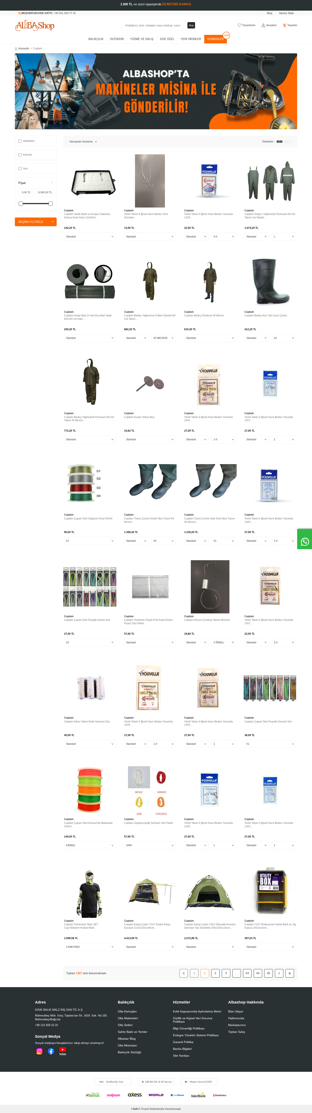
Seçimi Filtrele (30, 222)
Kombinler (215, 39)
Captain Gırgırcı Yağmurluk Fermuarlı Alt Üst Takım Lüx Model (270, 216)
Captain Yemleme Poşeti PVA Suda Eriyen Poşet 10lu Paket (148, 621)
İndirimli (27, 154)
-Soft (134, 1108)
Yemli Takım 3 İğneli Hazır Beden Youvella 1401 (208, 419)
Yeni (25, 168)
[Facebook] (51, 1051)
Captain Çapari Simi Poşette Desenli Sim (268, 721)
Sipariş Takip (286, 13)
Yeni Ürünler (191, 39)
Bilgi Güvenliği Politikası (189, 1028)
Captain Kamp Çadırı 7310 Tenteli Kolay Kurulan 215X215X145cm (147, 926)
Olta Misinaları (127, 1045)
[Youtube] (62, 1051)
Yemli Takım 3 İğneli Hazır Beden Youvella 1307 (269, 419)
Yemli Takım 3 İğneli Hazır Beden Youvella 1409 (148, 723)
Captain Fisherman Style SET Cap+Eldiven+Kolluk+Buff (81, 926)
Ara (191, 25)
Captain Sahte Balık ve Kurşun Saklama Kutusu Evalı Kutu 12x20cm (87, 216)
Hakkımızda (236, 1018)
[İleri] (279, 973)
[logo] (35, 25)
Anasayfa (23, 48)
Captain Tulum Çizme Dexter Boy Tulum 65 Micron (149, 520)
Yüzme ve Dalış (141, 39)
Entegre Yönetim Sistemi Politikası (196, 1035)
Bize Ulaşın (235, 1011)
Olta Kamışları (127, 1011)
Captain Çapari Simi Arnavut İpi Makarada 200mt (88, 825)
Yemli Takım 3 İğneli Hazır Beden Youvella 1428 (208, 216)
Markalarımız (237, 1025)
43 (247, 973)
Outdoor (117, 39)
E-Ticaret (143, 1108)
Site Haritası (181, 1055)
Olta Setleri (125, 1025)
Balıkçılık (96, 39)
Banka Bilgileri (182, 1048)
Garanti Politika (183, 1042)
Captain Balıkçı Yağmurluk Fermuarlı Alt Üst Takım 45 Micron (89, 419)
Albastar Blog (127, 1038)
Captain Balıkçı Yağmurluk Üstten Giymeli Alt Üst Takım (149, 317)
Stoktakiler (29, 140)
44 (258, 973)
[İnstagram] (39, 1051)
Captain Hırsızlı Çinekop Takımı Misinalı (207, 619)
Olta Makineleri (128, 1018)
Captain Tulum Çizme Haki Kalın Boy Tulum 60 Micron (209, 520)
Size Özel (167, 39)
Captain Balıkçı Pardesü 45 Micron (204, 315)
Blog (269, 13)
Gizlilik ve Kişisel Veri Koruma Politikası (192, 1019)
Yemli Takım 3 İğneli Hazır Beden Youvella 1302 (269, 825)
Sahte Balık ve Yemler (132, 1031)
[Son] (289, 973)
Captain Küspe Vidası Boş (139, 417)
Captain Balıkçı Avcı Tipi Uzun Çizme (266, 315)
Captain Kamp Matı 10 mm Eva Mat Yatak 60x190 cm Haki (88, 317)
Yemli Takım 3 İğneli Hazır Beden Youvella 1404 (269, 520)
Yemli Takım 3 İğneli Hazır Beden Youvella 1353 (208, 723)
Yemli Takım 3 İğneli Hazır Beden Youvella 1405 (208, 825)
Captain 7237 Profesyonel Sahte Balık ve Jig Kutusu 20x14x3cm (270, 926)
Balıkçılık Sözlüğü (129, 1052)
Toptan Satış (236, 1031)
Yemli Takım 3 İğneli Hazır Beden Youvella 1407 (269, 621)
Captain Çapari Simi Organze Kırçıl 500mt (88, 518)
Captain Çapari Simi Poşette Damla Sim (87, 619)
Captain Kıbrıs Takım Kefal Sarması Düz (87, 721)
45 (268, 973)
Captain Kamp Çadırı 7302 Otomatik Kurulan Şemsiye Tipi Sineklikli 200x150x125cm (210, 926)
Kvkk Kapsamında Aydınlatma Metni (197, 1011)
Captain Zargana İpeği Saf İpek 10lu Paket (148, 823)
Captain (68, 210)
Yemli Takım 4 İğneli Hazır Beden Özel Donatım (146, 216)
